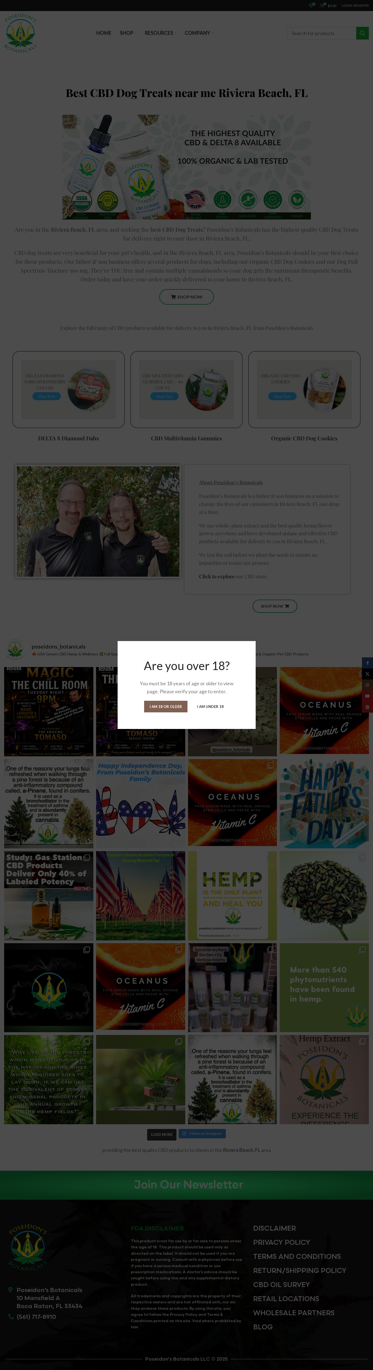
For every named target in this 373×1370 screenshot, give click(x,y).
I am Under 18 (210, 706)
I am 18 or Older (166, 706)
